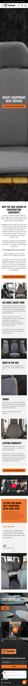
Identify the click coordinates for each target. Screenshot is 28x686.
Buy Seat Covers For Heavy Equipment (14, 106)
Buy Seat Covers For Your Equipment (14, 470)
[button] (2, 5)
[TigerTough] (10, 5)
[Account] (22, 5)
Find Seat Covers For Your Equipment (14, 277)
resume (5, 608)
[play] (15, 629)
